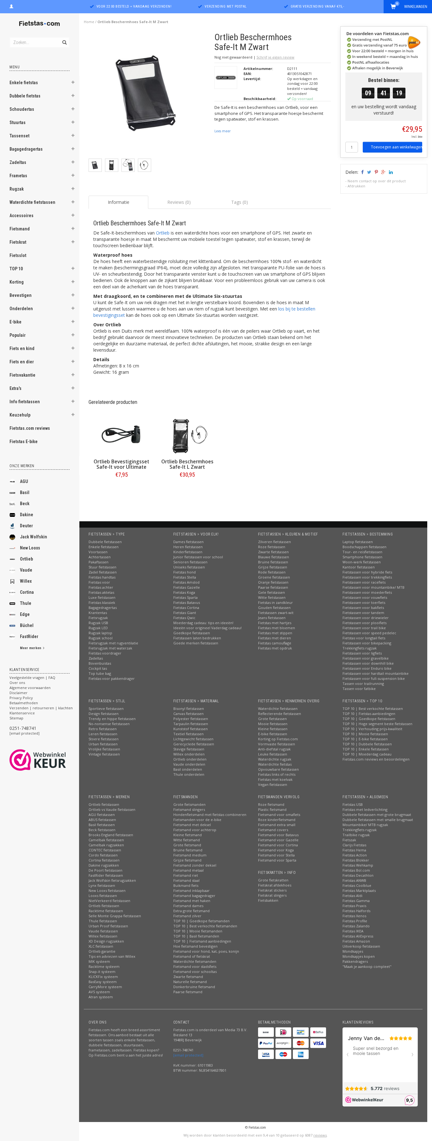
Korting (16, 282)
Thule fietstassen (103, 920)
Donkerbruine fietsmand (194, 986)
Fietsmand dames (188, 905)
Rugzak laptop (100, 632)
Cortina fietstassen (104, 860)
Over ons (17, 682)
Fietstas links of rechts (276, 774)
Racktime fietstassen (106, 910)
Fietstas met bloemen (276, 627)
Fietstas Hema (354, 850)
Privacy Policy (21, 697)
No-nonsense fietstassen (109, 723)
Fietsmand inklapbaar (191, 890)
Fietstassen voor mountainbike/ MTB (373, 587)
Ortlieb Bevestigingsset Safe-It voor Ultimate (121, 464)
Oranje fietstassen (273, 582)
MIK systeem (99, 961)
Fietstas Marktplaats (359, 890)
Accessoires (21, 215)
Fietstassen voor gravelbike (366, 658)
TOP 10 (16, 268)
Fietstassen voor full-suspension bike (374, 678)
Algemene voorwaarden (30, 687)
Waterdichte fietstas (275, 764)
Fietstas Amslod (186, 582)
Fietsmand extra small (276, 824)
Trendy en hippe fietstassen (112, 718)
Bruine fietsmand (187, 850)
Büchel (27, 625)
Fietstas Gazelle (186, 587)
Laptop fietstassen (358, 541)
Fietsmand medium (190, 855)
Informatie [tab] (118, 202)
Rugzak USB (98, 622)
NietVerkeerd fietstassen (109, 900)
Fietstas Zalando (356, 926)
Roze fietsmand (271, 804)
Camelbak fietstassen (106, 839)
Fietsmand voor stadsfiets (194, 966)
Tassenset (19, 135)
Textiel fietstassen (188, 733)
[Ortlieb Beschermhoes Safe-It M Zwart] (149, 95)
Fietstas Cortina (186, 607)
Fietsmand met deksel (192, 824)
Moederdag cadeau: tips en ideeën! (203, 622)
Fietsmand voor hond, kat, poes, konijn (206, 951)
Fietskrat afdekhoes (274, 885)
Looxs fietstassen (103, 895)
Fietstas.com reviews (29, 428)
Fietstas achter (101, 587)
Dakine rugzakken (104, 865)
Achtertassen (100, 557)
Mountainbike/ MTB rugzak (365, 824)
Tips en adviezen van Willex (112, 956)
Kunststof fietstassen (190, 728)
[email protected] (24, 733)
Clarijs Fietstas (354, 845)
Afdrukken (356, 186)
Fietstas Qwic (184, 617)
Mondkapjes (353, 951)
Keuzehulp (19, 414)
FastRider (29, 636)
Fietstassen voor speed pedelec (369, 632)
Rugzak (16, 188)
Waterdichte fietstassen (32, 202)
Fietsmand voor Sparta (277, 860)
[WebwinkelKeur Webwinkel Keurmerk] (49, 760)
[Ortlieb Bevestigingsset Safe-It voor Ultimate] (121, 435)
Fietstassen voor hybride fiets (367, 572)
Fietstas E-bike (23, 441)
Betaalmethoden (23, 702)
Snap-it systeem (102, 971)
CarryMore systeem (105, 986)
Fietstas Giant (184, 612)
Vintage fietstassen (104, 754)
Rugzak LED (98, 627)
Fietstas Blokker (356, 860)
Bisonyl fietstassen (188, 708)
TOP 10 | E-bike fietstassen (365, 739)
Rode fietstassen (272, 572)
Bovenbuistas (100, 663)
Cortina (27, 592)
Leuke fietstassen (272, 754)
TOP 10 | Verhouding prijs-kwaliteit (372, 728)
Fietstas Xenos (354, 915)
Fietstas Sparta (185, 597)
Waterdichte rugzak (274, 759)
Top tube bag (100, 673)
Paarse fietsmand (187, 991)
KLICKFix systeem (103, 976)
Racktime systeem (104, 966)
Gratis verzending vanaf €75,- (317, 6)
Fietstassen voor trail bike (364, 627)
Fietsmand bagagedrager (194, 895)
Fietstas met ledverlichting (365, 809)
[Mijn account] (11, 5)
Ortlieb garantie (102, 951)
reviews (320, 1135)
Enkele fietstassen (104, 546)
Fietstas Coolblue (357, 885)
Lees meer (222, 131)
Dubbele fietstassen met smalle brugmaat (378, 819)
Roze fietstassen (271, 546)
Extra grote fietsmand (191, 910)
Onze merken (21, 466)
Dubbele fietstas (24, 95)
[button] (73, 83)
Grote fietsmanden (189, 804)
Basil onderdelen (187, 769)
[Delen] (362, 172)
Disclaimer (18, 692)
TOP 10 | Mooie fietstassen (365, 733)
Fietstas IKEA (353, 931)
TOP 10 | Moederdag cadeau (367, 754)
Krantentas (98, 612)
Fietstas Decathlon (358, 875)
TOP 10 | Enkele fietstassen (366, 749)
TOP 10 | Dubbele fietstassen (367, 744)
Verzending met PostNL (226, 6)
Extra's (15, 388)
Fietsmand (19, 228)
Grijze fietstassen (272, 567)
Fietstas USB (353, 804)
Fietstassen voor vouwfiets (365, 597)
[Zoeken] (64, 39)
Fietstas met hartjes (274, 622)
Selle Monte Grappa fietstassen (115, 915)
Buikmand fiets (185, 885)
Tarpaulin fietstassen (190, 723)
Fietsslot (17, 255)
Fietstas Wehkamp (358, 865)
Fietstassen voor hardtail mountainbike (376, 673)
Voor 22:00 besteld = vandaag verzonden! (134, 6)
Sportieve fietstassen (106, 708)
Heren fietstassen (188, 546)
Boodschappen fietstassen (364, 546)
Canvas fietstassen (188, 713)
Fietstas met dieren (274, 638)
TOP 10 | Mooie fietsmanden (197, 931)
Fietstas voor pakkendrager (112, 678)
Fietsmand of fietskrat (191, 956)
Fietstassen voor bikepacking (367, 643)
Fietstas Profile (355, 920)
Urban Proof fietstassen (108, 926)
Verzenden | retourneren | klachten (41, 707)
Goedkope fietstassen (191, 632)
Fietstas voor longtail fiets (364, 638)
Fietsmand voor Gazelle (278, 839)
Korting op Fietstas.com (278, 739)
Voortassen (98, 551)
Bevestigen (20, 295)
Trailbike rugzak (356, 834)
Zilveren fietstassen (274, 541)
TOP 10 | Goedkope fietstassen (369, 718)
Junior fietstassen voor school (198, 557)
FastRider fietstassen (106, 875)
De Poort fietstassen (105, 870)
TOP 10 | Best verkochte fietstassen (373, 708)
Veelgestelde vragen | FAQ (32, 677)
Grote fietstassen (272, 718)
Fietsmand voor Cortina (278, 845)
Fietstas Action (355, 855)
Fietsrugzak (98, 617)
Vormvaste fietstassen (276, 744)
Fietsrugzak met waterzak (110, 648)
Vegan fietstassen (272, 784)
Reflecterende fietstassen (279, 713)
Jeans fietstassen (272, 617)
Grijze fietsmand (187, 860)
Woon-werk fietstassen (362, 562)
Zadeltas (17, 162)
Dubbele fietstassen (105, 541)
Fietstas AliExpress (358, 936)
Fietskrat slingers (272, 895)
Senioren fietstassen (190, 562)
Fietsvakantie (22, 375)
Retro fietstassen (103, 728)
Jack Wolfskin (33, 536)
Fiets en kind (21, 348)
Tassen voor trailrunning (363, 683)
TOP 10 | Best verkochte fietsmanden (205, 926)
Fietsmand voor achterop (194, 829)
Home (89, 21)
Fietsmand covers (273, 829)
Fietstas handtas (102, 577)
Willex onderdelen (189, 754)
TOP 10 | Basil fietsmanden (196, 936)
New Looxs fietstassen (107, 890)
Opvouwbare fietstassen (278, 769)
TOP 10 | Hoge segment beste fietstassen (377, 723)
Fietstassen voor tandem (363, 612)
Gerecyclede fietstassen (193, 744)
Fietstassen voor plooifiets (364, 622)
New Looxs (30, 547)
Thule (25, 603)
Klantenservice (22, 713)
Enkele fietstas (23, 82)
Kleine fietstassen (272, 728)
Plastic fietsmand (272, 809)
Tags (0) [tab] (239, 202)
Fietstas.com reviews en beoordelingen (376, 759)
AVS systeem (99, 991)
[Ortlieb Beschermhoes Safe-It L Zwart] (187, 435)
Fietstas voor (99, 582)
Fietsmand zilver (187, 915)
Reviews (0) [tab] (179, 202)
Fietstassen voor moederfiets (367, 592)
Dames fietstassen (188, 541)
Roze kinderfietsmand (276, 819)
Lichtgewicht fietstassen (193, 739)
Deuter (26, 525)
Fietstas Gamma (356, 900)
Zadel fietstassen (103, 572)
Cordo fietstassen (103, 855)
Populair (17, 335)
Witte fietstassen (272, 597)
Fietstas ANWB (354, 880)
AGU (24, 481)
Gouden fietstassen (274, 607)
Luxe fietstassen (102, 597)
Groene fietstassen (274, 577)
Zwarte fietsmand (188, 976)
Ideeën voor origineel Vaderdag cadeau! (207, 627)
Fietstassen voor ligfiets (362, 653)
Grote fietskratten (273, 880)
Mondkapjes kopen (359, 956)
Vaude (26, 570)
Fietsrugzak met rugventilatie (113, 643)
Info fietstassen (24, 401)
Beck (24, 503)
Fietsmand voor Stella (276, 855)
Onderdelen (21, 308)
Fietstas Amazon (356, 941)
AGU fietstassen (102, 814)
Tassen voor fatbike (359, 688)
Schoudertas (21, 109)
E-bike (15, 321)
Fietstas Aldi (352, 895)
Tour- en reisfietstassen (362, 551)
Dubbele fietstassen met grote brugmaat (377, 814)
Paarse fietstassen (273, 587)
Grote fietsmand (187, 845)
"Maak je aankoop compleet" (367, 966)
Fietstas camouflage (274, 643)
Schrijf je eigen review (275, 57)
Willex (26, 581)
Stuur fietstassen (102, 567)
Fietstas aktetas (101, 592)
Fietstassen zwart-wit (275, 612)
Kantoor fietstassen (359, 567)
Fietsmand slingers (189, 809)
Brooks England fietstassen (111, 834)
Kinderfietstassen (187, 551)
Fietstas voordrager (105, 653)
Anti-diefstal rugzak (274, 749)
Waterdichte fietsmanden (194, 961)
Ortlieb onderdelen (190, 759)
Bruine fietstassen (273, 562)
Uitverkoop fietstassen (361, 946)
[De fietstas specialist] (39, 23)
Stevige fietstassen (188, 749)
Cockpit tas (98, 668)
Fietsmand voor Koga (276, 850)
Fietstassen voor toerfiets (364, 602)
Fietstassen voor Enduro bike (367, 668)
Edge (25, 614)
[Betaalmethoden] (266, 1032)
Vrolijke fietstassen (104, 749)
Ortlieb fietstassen (104, 804)
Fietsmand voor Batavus (278, 834)
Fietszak (349, 839)
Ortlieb (26, 558)
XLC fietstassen (101, 946)
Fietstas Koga (184, 592)
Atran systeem (101, 996)
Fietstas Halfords (356, 910)
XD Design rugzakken (106, 941)
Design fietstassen (104, 713)
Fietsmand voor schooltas (195, 971)
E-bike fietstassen (272, 733)
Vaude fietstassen (103, 931)
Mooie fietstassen (272, 723)
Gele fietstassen (271, 592)
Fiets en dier (21, 361)
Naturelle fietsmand (190, 981)
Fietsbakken (268, 900)
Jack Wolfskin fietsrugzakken (112, 880)
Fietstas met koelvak (275, 779)
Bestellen (121, 488)
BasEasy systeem (103, 981)
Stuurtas (17, 122)
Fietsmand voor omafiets (279, 814)
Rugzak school (101, 638)
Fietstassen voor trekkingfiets (367, 577)
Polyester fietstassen (190, 718)
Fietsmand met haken (191, 900)
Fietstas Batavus (186, 602)
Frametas (18, 175)
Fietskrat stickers (272, 890)
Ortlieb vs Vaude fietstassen (112, 809)
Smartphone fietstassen (362, 557)
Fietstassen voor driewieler (366, 617)
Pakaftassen (98, 562)
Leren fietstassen (103, 733)
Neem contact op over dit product (377, 181)
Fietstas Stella (184, 577)
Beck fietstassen (102, 829)
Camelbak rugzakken (106, 845)
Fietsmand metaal (188, 870)
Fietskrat (17, 242)
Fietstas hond (184, 572)
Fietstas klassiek (102, 602)
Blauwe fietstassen (273, 557)
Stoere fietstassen (104, 739)
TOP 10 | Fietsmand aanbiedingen (202, 941)
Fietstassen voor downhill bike (368, 663)
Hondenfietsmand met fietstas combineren (209, 814)
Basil (24, 492)
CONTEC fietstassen (105, 850)
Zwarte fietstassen (273, 551)
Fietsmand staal (186, 880)
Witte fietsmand (186, 839)
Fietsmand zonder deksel (194, 865)
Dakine (26, 514)
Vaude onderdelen (189, 764)
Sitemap (16, 718)
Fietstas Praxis (354, 905)
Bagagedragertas (26, 149)
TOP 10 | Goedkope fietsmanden (201, 920)
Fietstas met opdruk (275, 648)
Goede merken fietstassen (195, 643)
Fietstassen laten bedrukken (197, 638)
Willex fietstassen (103, 936)
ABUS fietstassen (102, 819)
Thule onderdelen (188, 774)
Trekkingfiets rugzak (360, 648)
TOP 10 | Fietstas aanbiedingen (369, 713)
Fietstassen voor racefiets (364, 582)
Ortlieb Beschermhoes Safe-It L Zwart (187, 464)
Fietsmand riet (185, 875)
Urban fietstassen (103, 744)
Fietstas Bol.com (356, 870)
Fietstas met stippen (275, 632)
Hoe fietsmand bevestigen (195, 946)
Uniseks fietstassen (189, 567)
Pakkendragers (355, 961)
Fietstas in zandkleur (275, 602)
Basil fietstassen (102, 824)
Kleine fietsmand (187, 834)
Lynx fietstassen (102, 885)
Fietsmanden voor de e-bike (197, 819)
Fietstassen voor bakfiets (363, 607)
